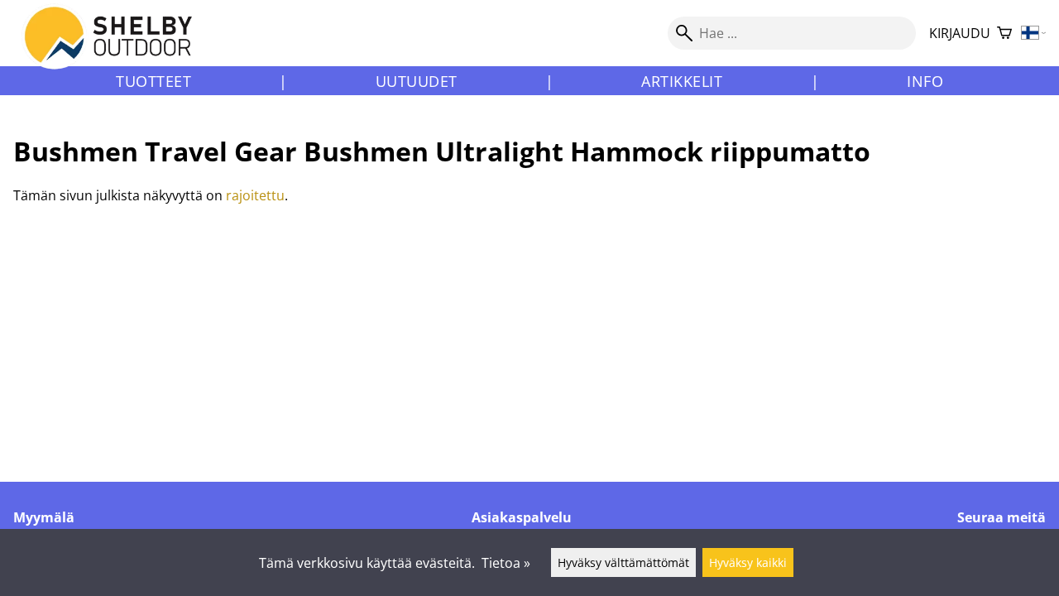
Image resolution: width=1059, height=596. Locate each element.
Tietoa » (506, 563)
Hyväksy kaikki (748, 562)
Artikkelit (681, 81)
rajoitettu (255, 195)
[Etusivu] (118, 49)
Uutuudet (417, 81)
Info (925, 81)
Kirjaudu (959, 33)
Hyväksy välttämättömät (623, 562)
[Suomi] (1034, 33)
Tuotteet (153, 81)
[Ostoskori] (1004, 33)
